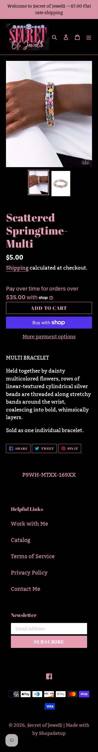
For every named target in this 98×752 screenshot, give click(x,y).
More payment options (49, 336)
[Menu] (88, 37)
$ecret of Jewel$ (44, 725)
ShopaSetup (52, 733)
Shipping (17, 267)
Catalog (20, 540)
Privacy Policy (29, 572)
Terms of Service (33, 556)
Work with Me (29, 523)
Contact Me (25, 589)
